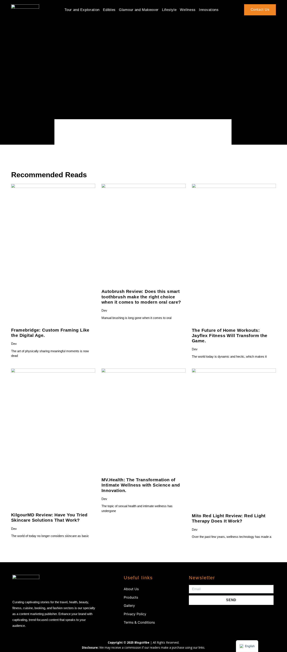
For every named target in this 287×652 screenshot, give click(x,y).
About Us (131, 589)
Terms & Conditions (139, 622)
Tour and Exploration (82, 10)
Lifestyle (169, 10)
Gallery (129, 605)
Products (131, 597)
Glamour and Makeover (139, 10)
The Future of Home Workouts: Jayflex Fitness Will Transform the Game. (229, 335)
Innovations (209, 10)
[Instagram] (194, 614)
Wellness (188, 10)
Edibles (109, 10)
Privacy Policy (135, 614)
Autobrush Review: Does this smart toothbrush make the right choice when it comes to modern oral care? (141, 296)
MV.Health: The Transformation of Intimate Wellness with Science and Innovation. (140, 485)
